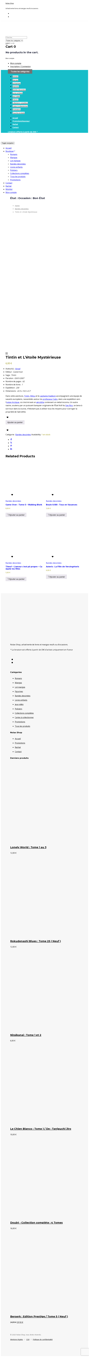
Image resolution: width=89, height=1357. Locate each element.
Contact (16, 127)
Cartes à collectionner (20, 106)
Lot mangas (17, 83)
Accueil (15, 118)
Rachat (15, 124)
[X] (11, 443)
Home (17, 205)
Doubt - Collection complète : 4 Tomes (36, 1222)
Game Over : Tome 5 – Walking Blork (24, 505)
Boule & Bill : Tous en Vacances (61, 505)
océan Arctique (12, 402)
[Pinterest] (11, 446)
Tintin (26, 396)
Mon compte (15, 63)
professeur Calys (50, 399)
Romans (15, 77)
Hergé (17, 368)
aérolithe (40, 402)
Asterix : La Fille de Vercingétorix (62, 567)
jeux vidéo (16, 96)
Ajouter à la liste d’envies (8, 417)
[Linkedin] (11, 449)
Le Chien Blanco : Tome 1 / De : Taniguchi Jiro (40, 1128)
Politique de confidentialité (43, 1339)
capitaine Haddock (48, 396)
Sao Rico (69, 405)
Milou (32, 396)
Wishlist (9, 189)
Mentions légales (16, 1339)
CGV (27, 1339)
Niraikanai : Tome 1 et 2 (25, 1035)
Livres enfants (18, 93)
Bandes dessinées (19, 90)
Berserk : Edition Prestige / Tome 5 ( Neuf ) (39, 1316)
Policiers (15, 100)
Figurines (16, 86)
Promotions (17, 109)
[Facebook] (11, 439)
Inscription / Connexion (20, 66)
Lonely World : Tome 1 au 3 (28, 847)
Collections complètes (20, 103)
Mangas (15, 80)
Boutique (10, 151)
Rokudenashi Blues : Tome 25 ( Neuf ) (35, 941)
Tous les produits (19, 113)
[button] (10, 58)
